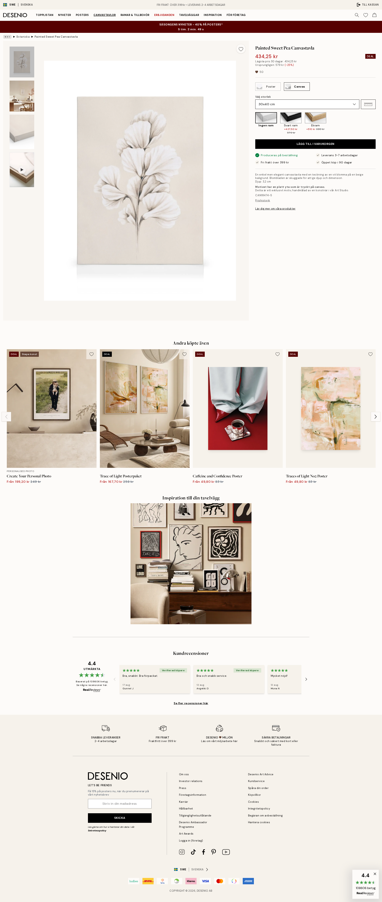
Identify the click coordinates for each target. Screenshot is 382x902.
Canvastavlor (105, 15)
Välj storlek (263, 96)
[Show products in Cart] (374, 15)
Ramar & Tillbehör (135, 15)
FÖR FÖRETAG (236, 15)
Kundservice (256, 781)
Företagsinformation (192, 795)
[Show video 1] (22, 169)
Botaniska (23, 36)
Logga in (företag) (191, 840)
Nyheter (64, 15)
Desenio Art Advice (261, 774)
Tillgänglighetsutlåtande (195, 815)
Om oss (184, 774)
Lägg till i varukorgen (315, 144)
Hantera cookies (259, 822)
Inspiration (213, 15)
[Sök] (357, 15)
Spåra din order (258, 788)
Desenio (202, 890)
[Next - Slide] (379, 123)
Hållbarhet (186, 808)
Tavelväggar (189, 15)
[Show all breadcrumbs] (7, 37)
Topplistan (44, 15)
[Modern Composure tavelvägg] (191, 563)
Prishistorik (262, 200)
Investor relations (191, 781)
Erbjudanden (164, 15)
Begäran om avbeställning (265, 815)
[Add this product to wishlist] (241, 49)
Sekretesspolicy (97, 830)
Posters (82, 15)
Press (182, 788)
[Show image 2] (22, 96)
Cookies (253, 802)
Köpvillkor (254, 795)
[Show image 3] (22, 132)
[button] (368, 104)
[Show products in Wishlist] (365, 15)
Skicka (119, 818)
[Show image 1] (22, 62)
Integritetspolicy (259, 808)
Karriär (183, 802)
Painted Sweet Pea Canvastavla (56, 36)
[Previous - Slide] (252, 123)
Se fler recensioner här (191, 703)
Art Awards (186, 833)
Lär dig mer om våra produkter (275, 208)
